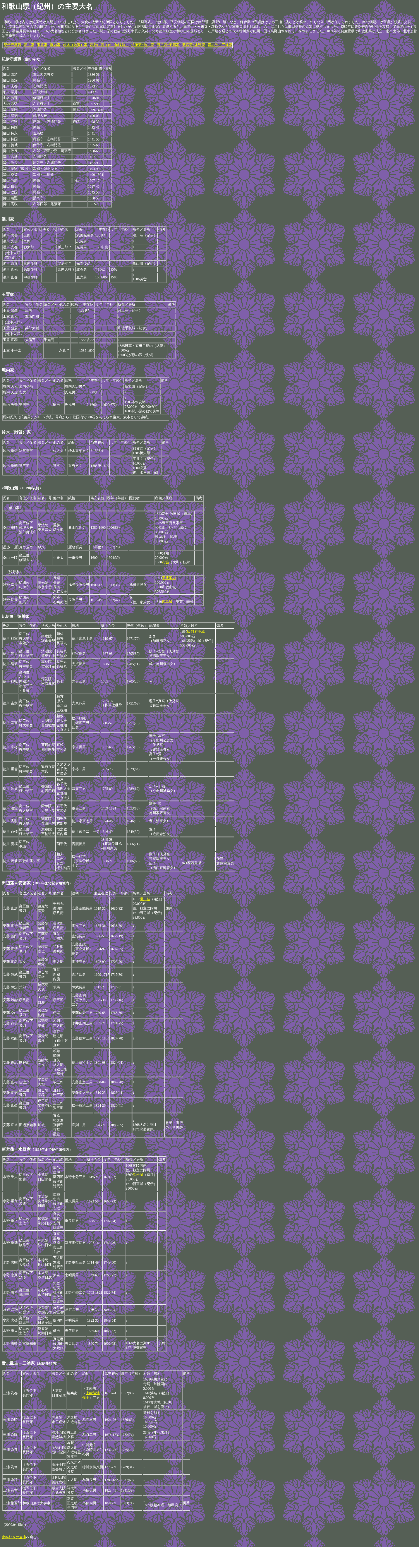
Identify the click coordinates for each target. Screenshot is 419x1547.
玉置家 (42, 45)
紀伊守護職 (12, 45)
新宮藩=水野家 (193, 45)
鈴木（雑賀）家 (75, 45)
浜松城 (138, 1175)
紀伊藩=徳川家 (142, 45)
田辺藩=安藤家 (168, 45)
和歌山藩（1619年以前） (109, 45)
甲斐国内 (169, 578)
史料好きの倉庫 (14, 1537)
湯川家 (29, 45)
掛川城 (145, 899)
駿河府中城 (196, 631)
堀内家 (55, 45)
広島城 (167, 602)
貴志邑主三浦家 (220, 45)
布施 (165, 562)
